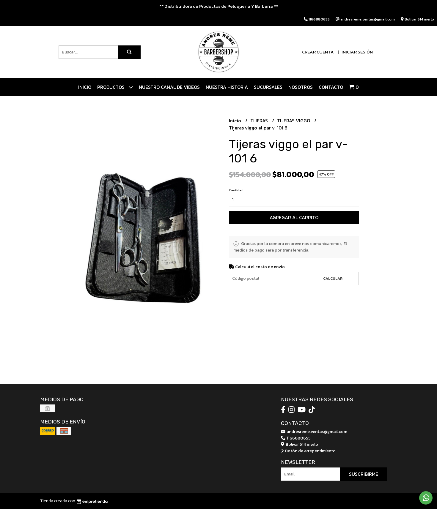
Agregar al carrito (294, 217)
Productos (111, 87)
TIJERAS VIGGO (294, 120)
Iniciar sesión (357, 51)
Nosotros (300, 87)
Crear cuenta (318, 51)
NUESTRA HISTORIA (227, 87)
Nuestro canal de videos (169, 87)
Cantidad (236, 190)
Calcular (332, 278)
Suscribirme (363, 474)
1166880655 (298, 438)
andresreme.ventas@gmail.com (316, 431)
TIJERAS (259, 120)
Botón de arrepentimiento (310, 451)
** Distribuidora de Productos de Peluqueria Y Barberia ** (218, 6)
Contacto (331, 87)
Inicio (84, 87)
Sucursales (268, 87)
